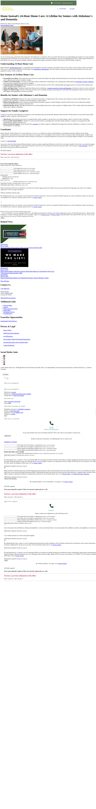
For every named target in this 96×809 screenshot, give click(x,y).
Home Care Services (23, 8)
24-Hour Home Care (15, 67)
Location (15, 183)
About (51, 8)
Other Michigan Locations (8, 298)
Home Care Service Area (10, 308)
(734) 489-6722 (5, 288)
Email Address (18, 173)
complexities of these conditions (84, 81)
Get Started (72, 8)
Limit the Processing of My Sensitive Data (15, 342)
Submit (2, 218)
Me (10, 403)
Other (13, 414)
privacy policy (38, 197)
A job (14, 392)
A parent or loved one (14, 401)
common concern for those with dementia (59, 88)
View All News (5, 281)
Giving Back (7, 310)
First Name (17, 168)
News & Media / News (7, 25)
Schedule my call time (10, 442)
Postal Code (17, 181)
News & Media (7, 305)
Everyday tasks (15, 411)
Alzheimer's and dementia (41, 69)
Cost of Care (43, 8)
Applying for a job (7, 178)
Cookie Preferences (8, 345)
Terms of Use (45, 214)
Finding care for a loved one (10, 176)
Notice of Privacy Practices (81, 474)
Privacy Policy (56, 214)
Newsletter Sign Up (9, 312)
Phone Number (18, 171)
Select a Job (14, 185)
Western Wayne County (67, 3)
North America (12, 321)
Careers (34, 8)
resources (35, 124)
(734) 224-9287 (11, 141)
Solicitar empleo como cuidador (22, 394)
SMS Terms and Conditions (11, 333)
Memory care (19, 412)
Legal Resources (8, 336)
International (4, 321)
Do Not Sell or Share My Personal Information (16, 339)
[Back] (5, 378)
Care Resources (7, 313)
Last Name (17, 170)
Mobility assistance (24, 409)
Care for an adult (19, 395)
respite (2, 116)
